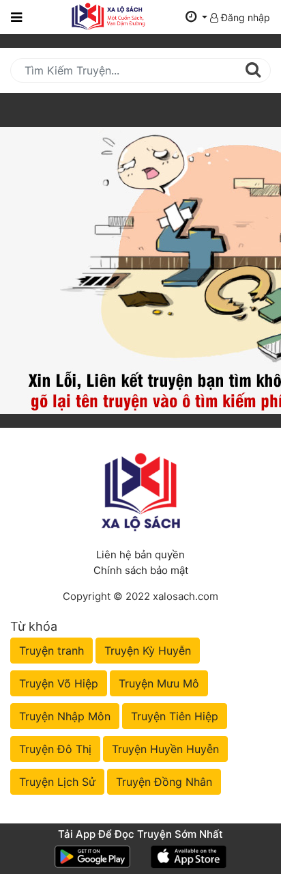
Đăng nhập (244, 17)
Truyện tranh (51, 650)
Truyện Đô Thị (55, 749)
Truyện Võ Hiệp (58, 683)
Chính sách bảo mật (140, 570)
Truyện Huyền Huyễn (165, 749)
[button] (196, 17)
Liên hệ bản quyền (140, 554)
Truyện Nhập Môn (64, 716)
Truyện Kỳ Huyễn (147, 650)
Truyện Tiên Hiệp (174, 716)
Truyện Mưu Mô (159, 683)
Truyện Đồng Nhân (164, 782)
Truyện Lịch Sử (57, 782)
